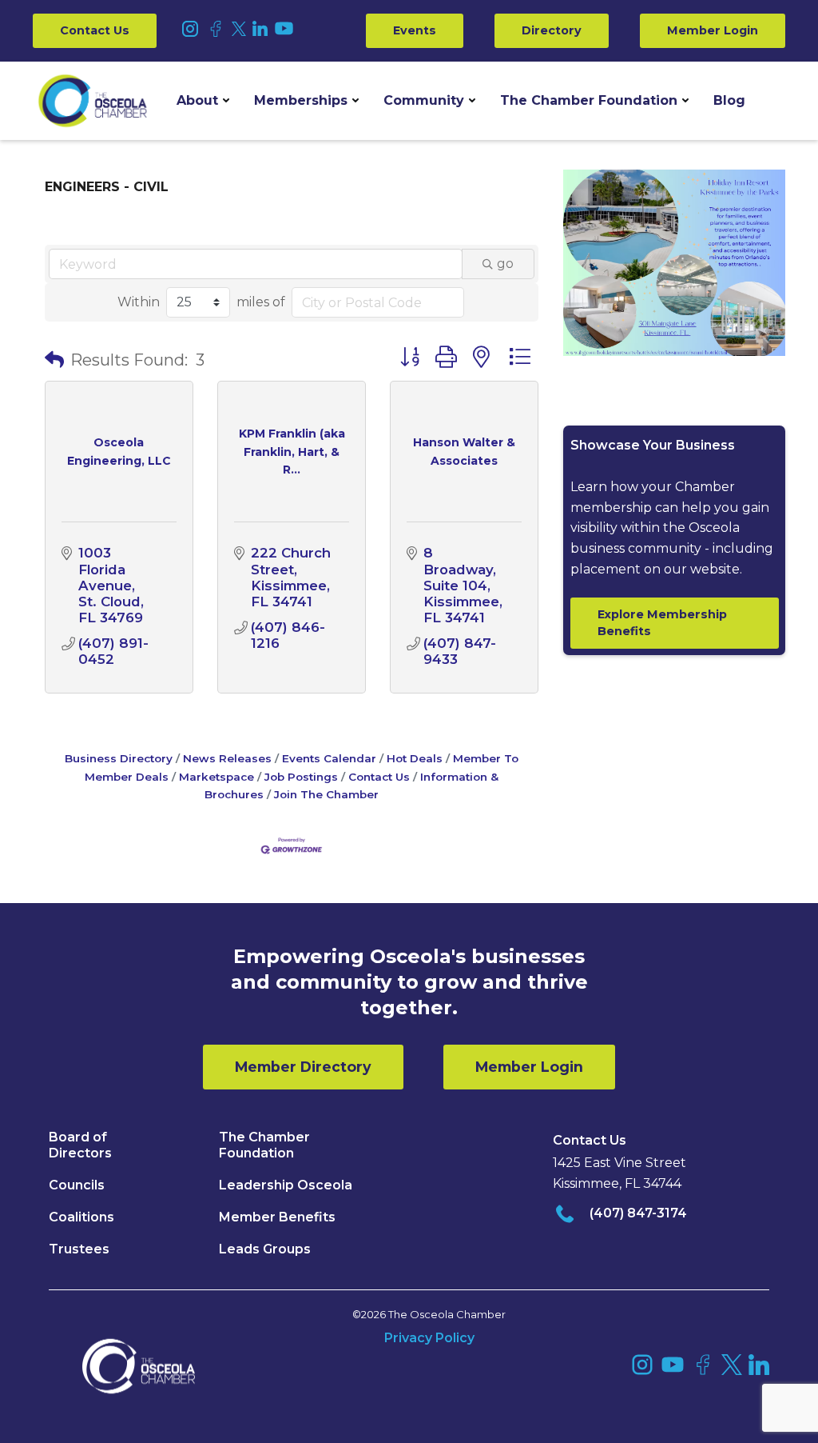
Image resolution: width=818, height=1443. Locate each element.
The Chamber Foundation (588, 100)
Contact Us (94, 30)
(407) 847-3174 (638, 1213)
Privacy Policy (429, 1337)
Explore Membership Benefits (662, 622)
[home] (93, 101)
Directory (552, 30)
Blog (729, 100)
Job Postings (301, 776)
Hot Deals (415, 758)
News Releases (227, 758)
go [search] (505, 263)
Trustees (79, 1249)
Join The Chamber (326, 794)
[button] (203, 101)
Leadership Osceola (285, 1185)
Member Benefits (277, 1217)
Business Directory (119, 758)
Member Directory (303, 1066)
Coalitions (81, 1217)
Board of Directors (80, 1145)
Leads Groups (265, 1249)
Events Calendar (329, 758)
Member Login (712, 30)
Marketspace (216, 776)
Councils (77, 1185)
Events (414, 30)
